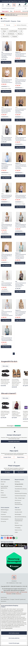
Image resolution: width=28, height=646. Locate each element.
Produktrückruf (4, 497)
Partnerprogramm (4, 519)
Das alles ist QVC (18, 512)
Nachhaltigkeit (18, 514)
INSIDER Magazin (5, 509)
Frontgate (12, 599)
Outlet (16, 532)
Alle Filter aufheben (22, 28)
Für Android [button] (21, 472)
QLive (2, 490)
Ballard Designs (6, 599)
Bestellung (17, 481)
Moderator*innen (18, 525)
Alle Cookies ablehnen (14, 638)
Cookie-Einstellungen (14, 643)
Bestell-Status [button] (20, 457)
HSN (2, 599)
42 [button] (21, 31)
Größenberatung (18, 486)
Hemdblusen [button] (11, 33)
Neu (11, 11)
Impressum (18, 593)
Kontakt (2, 484)
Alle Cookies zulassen (14, 633)
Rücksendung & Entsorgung (21, 493)
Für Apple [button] (7, 472)
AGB (2, 592)
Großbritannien (12, 582)
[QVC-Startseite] (1, 18)
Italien (17, 582)
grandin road (22, 599)
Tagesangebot (5, 11)
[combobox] (12, 8)
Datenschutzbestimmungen (12, 592)
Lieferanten (3, 495)
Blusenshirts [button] (6, 36)
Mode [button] (4, 31)
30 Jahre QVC (17, 11)
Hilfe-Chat (3, 481)
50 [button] (3, 33)
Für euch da (3, 521)
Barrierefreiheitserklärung (20, 516)
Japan (20, 582)
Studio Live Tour (18, 530)
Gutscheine (3, 514)
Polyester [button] (14, 36)
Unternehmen (18, 509)
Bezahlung (17, 491)
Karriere (16, 523)
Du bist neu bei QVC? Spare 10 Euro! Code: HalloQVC (13, 1)
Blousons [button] (20, 33)
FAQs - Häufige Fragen (20, 498)
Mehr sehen (5, 366)
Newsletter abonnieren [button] (14, 441)
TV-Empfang (17, 527)
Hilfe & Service (18, 500)
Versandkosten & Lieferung (20, 488)
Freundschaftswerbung (6, 516)
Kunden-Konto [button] (7, 457)
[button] (3, 5)
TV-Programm (4, 512)
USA (7, 582)
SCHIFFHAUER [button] (13, 31)
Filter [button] (8, 25)
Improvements (3, 601)
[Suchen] (25, 8)
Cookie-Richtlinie (8, 628)
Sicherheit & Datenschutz (20, 495)
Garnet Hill (17, 599)
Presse (2, 492)
